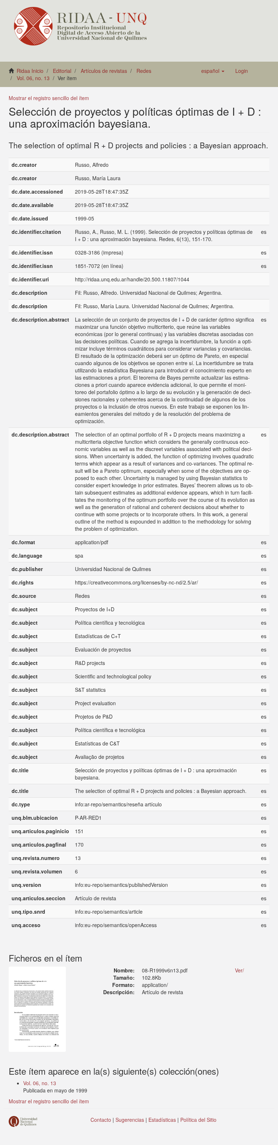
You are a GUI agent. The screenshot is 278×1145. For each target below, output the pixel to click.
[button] (213, 71)
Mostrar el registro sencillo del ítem (49, 98)
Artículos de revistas (104, 70)
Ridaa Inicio (30, 70)
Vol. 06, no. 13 (33, 78)
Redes (143, 70)
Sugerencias (129, 1119)
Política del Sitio (198, 1119)
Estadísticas (162, 1119)
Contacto (100, 1119)
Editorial (62, 70)
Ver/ (239, 970)
